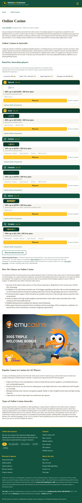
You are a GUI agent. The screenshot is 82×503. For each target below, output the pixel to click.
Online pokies (6, 463)
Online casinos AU (48, 435)
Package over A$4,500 (65, 76)
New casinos (46, 438)
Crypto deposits (46, 76)
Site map (45, 472)
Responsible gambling (49, 466)
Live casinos (46, 444)
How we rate (46, 463)
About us (45, 460)
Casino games (7, 466)
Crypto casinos (7, 472)
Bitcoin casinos (7, 469)
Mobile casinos (47, 441)
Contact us (46, 469)
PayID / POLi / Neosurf (28, 76)
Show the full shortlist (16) (14, 253)
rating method (35, 259)
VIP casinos (46, 447)
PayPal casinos (47, 451)
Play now (35, 100)
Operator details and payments (13, 105)
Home (4, 12)
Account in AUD (9, 76)
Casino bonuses (7, 460)
